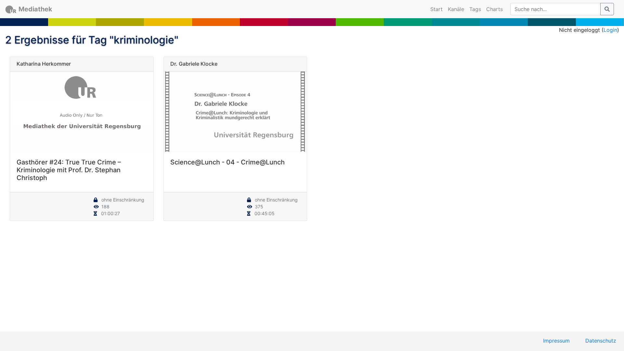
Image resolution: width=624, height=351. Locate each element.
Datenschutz (600, 340)
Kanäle (456, 9)
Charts (494, 9)
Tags (475, 9)
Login (610, 30)
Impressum (556, 340)
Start (437, 9)
